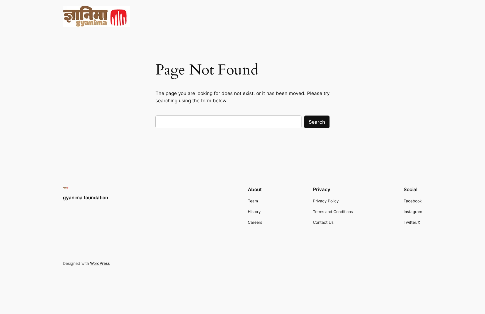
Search (317, 122)
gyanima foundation (85, 197)
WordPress (100, 263)
